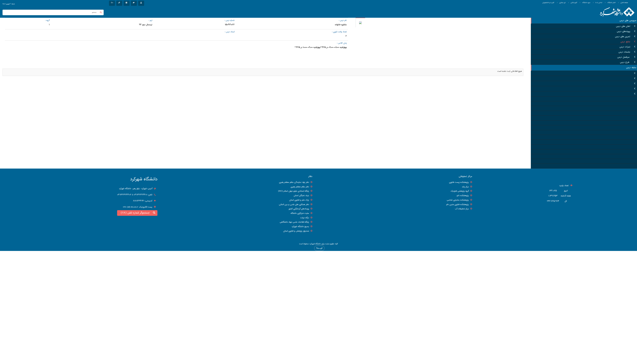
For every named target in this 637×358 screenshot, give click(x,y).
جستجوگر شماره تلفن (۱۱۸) (136, 213)
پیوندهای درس (623, 31)
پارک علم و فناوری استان (299, 200)
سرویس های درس (628, 21)
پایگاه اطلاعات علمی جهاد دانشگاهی (294, 222)
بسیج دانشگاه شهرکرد (300, 226)
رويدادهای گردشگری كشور (299, 209)
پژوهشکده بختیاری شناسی (458, 200)
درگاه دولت (304, 218)
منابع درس (625, 42)
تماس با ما (598, 2)
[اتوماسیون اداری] (119, 3)
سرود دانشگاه (586, 2)
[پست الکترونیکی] (126, 3)
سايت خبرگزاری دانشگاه (300, 213)
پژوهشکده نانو (463, 195)
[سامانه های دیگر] (141, 3)
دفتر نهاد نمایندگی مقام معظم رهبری (294, 182)
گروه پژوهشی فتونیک (460, 191)
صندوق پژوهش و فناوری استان (296, 231)
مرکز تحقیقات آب (462, 209)
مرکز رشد (465, 187)
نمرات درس (625, 47)
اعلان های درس (623, 26)
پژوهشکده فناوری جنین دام (457, 204)
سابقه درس (631, 68)
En (112, 2)
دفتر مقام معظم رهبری (300, 187)
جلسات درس (624, 52)
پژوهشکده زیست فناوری (459, 182)
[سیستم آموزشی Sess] (134, 3)
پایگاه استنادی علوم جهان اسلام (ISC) (293, 191)
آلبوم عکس (573, 2)
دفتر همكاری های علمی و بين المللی (294, 204)
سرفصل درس (623, 57)
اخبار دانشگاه (611, 2)
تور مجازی (562, 2)
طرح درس (625, 62)
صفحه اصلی (624, 2)
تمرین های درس (622, 37)
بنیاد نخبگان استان (301, 195)
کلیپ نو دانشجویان (548, 2)
